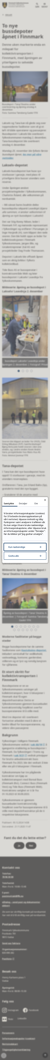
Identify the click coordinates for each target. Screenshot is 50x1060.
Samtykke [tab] (9, 503)
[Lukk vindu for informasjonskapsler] (45, 500)
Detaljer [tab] (23, 503)
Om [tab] (36, 503)
